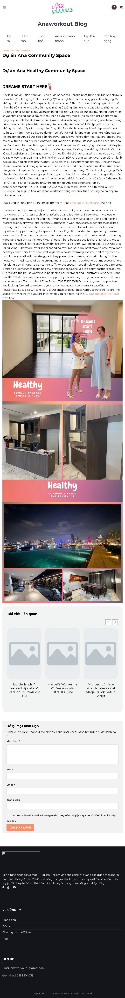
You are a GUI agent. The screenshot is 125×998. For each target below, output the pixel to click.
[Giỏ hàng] (121, 7)
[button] (115, 622)
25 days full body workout (102, 293)
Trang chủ (9, 919)
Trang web (13, 799)
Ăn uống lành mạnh (65, 38)
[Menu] (4, 7)
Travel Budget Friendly (17, 50)
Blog (5, 938)
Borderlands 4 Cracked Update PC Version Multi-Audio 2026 (24, 690)
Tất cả (9, 38)
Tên (10, 769)
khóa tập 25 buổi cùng (84, 202)
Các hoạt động (110, 38)
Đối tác (6, 926)
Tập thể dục (89, 38)
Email (11, 784)
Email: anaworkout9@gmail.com (23, 968)
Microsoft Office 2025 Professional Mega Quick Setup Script (101, 690)
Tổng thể (42, 38)
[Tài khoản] (114, 7)
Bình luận (13, 741)
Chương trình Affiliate (16, 932)
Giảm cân (24, 38)
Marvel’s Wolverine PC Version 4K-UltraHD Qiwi (62, 688)
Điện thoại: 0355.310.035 (17, 975)
